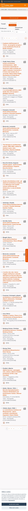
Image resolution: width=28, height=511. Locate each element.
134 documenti (13, 22)
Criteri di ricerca (26, 255)
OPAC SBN (4, 9)
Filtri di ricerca (14, 18)
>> (16, 38)
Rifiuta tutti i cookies (14, 507)
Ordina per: (3, 28)
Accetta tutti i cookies (14, 504)
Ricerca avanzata (12, 9)
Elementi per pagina (19, 28)
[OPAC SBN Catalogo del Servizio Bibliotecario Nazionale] (3, 5)
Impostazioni (11, 500)
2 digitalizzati (12, 25)
